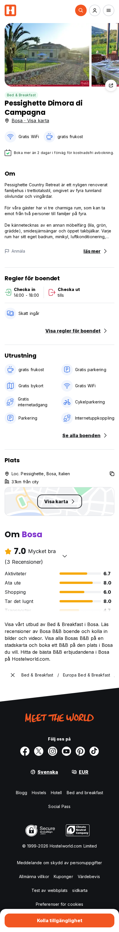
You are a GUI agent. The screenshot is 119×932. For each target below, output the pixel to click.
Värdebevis (89, 876)
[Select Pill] (81, 10)
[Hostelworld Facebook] (24, 751)
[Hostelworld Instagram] (52, 751)
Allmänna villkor (34, 876)
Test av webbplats (49, 890)
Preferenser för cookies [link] (59, 904)
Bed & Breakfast (21, 95)
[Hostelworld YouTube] (66, 751)
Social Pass (59, 806)
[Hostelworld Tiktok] (94, 751)
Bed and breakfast (85, 792)
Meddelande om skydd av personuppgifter (59, 862)
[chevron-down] (65, 556)
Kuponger (63, 876)
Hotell (56, 792)
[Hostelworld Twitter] (38, 751)
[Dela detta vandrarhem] (111, 85)
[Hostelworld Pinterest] (80, 751)
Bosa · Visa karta (30, 120)
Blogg (21, 792)
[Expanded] (13, 675)
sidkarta (80, 890)
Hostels (39, 792)
